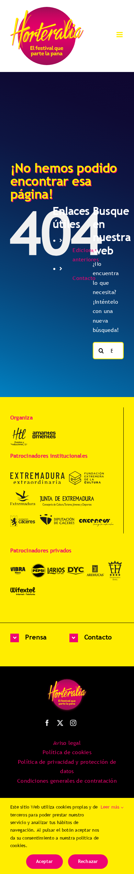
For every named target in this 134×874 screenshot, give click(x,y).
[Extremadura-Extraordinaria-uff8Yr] (37, 475)
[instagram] (73, 723)
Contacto (84, 278)
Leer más (111, 807)
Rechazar (88, 861)
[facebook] (47, 723)
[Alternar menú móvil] (120, 34)
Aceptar (44, 861)
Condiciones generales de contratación (67, 780)
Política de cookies (67, 752)
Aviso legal (67, 743)
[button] (37, 638)
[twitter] (60, 723)
